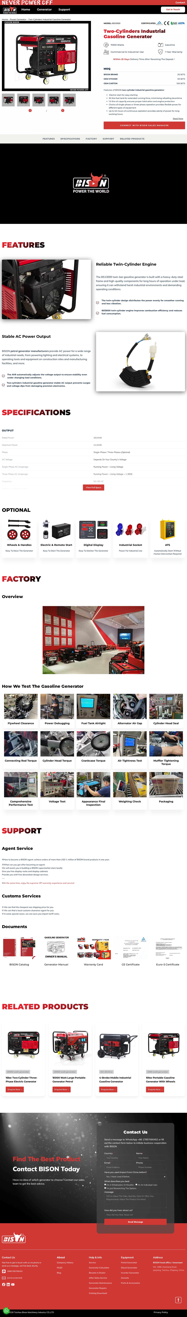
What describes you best (117, 1181)
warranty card (93, 964)
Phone (139, 1163)
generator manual (56, 964)
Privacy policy (161, 1312)
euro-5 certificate (167, 964)
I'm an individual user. (148, 1185)
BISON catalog (19, 964)
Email (107, 1163)
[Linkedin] (8, 1284)
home (25, 9)
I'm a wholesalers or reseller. (120, 1185)
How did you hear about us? (118, 1210)
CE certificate (131, 964)
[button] (30, 110)
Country (108, 1153)
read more (178, 119)
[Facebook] (3, 1284)
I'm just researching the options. (121, 1188)
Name (139, 1153)
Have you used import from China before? (125, 1172)
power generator (18, 19)
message (109, 1192)
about (61, 1257)
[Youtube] (13, 1284)
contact (180, 2)
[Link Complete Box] (23, 1059)
